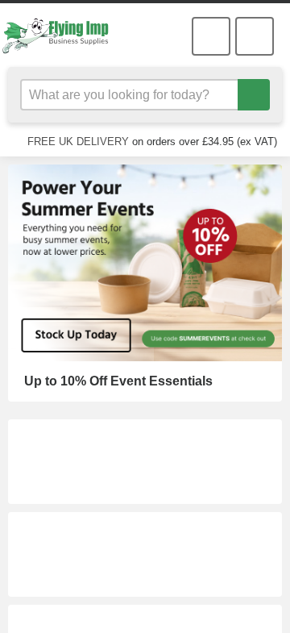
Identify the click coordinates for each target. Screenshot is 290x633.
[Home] (62, 35)
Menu (254, 36)
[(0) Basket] (211, 36)
